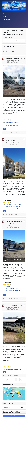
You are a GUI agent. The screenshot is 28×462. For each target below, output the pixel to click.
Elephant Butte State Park (12, 288)
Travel (8, 62)
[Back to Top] (25, 459)
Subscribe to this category (14, 415)
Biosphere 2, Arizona (12, 58)
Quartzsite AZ (17, 369)
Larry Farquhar (10, 61)
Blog (4, 16)
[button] (16, 41)
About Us (5, 25)
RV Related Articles (8, 22)
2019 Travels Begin (12, 305)
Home (4, 13)
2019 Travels (9, 122)
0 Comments (15, 132)
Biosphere (16, 122)
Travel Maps (6, 19)
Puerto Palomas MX (19, 204)
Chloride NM (17, 290)
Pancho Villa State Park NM (13, 206)
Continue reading (7, 117)
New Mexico (9, 124)
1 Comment (15, 214)
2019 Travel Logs (8, 46)
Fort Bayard (17, 208)
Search (22, 407)
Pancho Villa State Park (12, 125)
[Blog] (6, 16)
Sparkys (8, 292)
